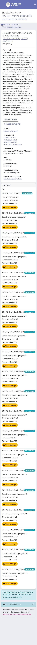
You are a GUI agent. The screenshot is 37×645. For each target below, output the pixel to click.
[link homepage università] (12, 4)
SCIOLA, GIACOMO (11, 38)
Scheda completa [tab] (12, 124)
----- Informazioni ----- (13, 604)
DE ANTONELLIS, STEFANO (13, 145)
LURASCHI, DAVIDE (10, 142)
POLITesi (6, 25)
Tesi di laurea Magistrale (12, 27)
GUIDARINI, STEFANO (11, 131)
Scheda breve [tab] (10, 119)
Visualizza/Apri (10, 207)
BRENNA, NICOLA (9, 137)
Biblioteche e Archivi (11, 12)
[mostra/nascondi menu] (35, 5)
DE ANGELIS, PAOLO (10, 140)
